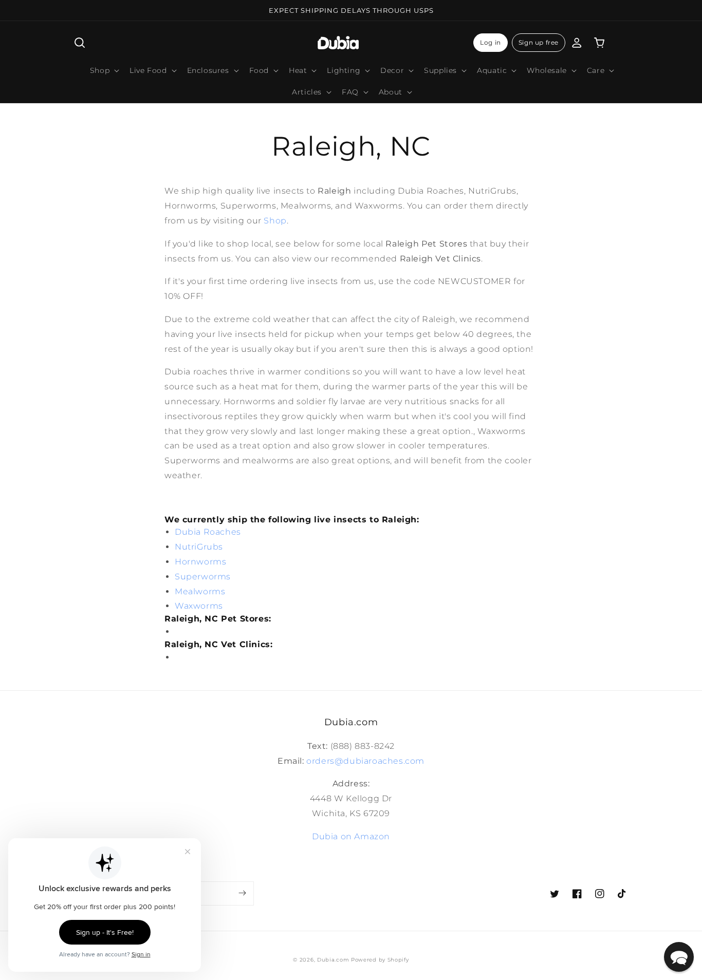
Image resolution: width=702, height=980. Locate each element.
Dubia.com (333, 960)
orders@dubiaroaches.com (365, 761)
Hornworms (200, 562)
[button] (79, 42)
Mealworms (200, 591)
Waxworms (199, 606)
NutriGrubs (199, 547)
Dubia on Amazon (351, 836)
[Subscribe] (242, 893)
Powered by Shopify (380, 960)
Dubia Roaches (208, 532)
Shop (275, 220)
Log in (490, 42)
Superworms (203, 576)
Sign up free (539, 42)
